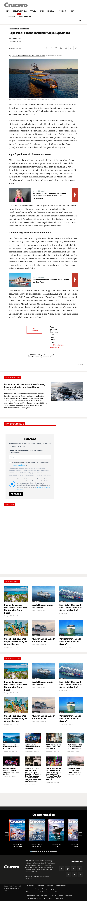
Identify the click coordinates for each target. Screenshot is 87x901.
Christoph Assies (16, 38)
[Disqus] (30, 539)
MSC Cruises (8, 601)
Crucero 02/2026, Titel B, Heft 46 (37, 845)
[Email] (66, 48)
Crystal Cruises (36, 601)
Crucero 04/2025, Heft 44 (76, 845)
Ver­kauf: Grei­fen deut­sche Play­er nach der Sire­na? (70, 641)
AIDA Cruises (35, 635)
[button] (80, 21)
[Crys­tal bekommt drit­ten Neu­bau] (43, 594)
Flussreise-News (14, 28)
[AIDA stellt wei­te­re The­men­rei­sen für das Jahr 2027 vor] (54, 738)
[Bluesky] (74, 874)
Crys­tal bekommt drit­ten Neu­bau (42, 606)
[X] (51, 48)
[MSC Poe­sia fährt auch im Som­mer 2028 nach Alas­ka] (75, 738)
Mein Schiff (63, 601)
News (21, 28)
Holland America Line (9, 765)
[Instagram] (67, 868)
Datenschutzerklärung (19, 465)
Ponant (27, 28)
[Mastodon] (80, 874)
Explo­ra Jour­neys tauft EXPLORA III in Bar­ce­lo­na (32, 747)
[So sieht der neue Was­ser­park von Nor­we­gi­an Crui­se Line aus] (16, 628)
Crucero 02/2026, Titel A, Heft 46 (17, 845)
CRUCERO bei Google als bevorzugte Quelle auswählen (28, 55)
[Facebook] (46, 48)
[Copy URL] (75, 48)
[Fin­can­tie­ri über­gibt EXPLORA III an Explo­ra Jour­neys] (75, 761)
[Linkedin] (61, 48)
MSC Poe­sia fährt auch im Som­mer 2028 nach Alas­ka (74, 747)
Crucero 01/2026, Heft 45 (56, 845)
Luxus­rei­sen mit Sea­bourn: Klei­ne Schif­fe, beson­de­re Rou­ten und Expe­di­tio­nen (24, 385)
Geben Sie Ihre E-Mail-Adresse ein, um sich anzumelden (26, 451)
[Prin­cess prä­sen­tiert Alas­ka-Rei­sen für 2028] (11, 738)
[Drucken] (71, 48)
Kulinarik (27, 765)
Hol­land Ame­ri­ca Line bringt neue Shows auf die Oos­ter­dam (11, 771)
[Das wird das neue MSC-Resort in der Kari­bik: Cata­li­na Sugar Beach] (16, 594)
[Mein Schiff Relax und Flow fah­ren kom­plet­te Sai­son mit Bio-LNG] (71, 594)
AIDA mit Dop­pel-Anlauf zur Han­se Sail (43, 640)
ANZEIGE (54, 399)
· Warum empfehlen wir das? (53, 55)
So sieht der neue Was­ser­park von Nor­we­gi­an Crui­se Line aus (15, 641)
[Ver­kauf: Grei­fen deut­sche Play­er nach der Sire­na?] (71, 628)
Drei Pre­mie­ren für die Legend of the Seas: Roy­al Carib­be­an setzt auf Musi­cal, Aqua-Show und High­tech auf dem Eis (54, 774)
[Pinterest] (56, 48)
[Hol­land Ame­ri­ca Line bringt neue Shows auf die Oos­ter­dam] (11, 761)
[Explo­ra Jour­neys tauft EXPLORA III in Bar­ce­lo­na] (33, 738)
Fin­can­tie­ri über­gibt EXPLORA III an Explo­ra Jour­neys (75, 770)
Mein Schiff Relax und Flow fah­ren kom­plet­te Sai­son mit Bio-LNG (70, 608)
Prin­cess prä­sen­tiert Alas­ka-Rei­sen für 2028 (11, 747)
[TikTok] (79, 868)
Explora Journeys (29, 741)
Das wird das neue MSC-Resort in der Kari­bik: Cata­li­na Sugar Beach (16, 609)
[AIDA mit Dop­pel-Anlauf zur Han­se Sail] (43, 628)
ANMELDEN (16, 494)
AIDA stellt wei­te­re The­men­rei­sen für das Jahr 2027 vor (53, 747)
